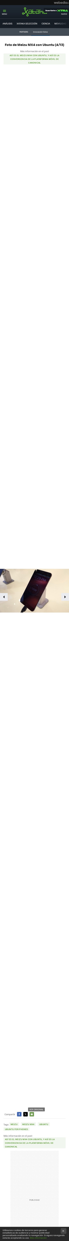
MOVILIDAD (60, 23)
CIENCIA (46, 23)
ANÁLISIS (7, 23)
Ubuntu (43, 1124)
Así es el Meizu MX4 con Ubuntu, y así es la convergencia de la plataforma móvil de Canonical (34, 59)
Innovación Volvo (40, 32)
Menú (4, 14)
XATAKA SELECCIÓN (27, 23)
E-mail (32, 1114)
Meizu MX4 (28, 1124)
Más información (38, 1237)
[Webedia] (61, 2)
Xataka (34, 11)
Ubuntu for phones (16, 1129)
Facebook (19, 1114)
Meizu (14, 1124)
